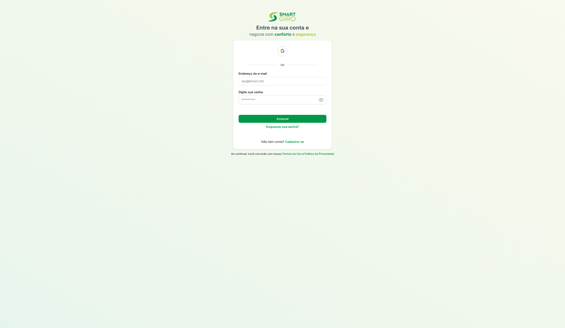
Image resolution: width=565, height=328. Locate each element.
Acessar (283, 119)
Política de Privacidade (319, 153)
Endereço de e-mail (253, 73)
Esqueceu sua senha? (282, 127)
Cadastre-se (294, 142)
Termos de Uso (292, 153)
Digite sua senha (251, 92)
